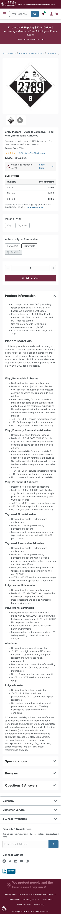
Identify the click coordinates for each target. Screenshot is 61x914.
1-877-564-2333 (14, 207)
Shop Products (9, 53)
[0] (56, 14)
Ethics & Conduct (24, 904)
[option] (10, 120)
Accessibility (39, 904)
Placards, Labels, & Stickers (31, 53)
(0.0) (20, 153)
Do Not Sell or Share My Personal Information (37, 894)
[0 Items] (56, 14)
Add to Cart (32, 278)
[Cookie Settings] (4, 908)
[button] (30, 33)
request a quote (35, 207)
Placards (52, 53)
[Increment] (53, 268)
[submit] (53, 844)
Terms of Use (47, 899)
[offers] (44, 14)
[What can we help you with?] (35, 14)
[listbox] (30, 120)
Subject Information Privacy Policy (24, 899)
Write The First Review (35, 153)
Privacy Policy (11, 894)
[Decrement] (7, 268)
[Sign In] (51, 14)
